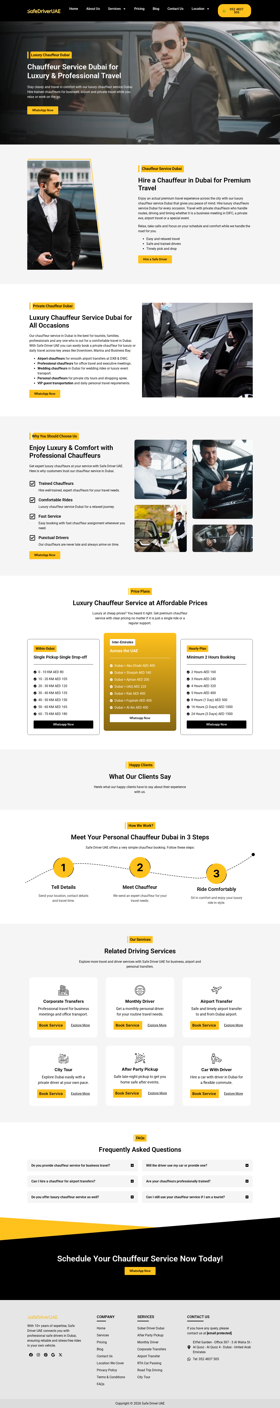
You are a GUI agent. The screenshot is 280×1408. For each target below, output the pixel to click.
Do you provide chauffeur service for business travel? (70, 1165)
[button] (82, 1165)
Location (198, 9)
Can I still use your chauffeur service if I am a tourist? (185, 1197)
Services (114, 9)
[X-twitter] (60, 1355)
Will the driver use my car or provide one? (176, 1165)
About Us (93, 9)
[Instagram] (38, 1355)
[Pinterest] (45, 1355)
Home (73, 9)
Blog (156, 9)
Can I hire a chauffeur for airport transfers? (63, 1181)
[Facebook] (31, 1355)
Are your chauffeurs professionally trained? (178, 1181)
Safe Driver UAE (153, 1403)
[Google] (53, 1355)
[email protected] (219, 1333)
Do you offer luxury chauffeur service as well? (65, 1197)
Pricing (139, 9)
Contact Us (175, 9)
